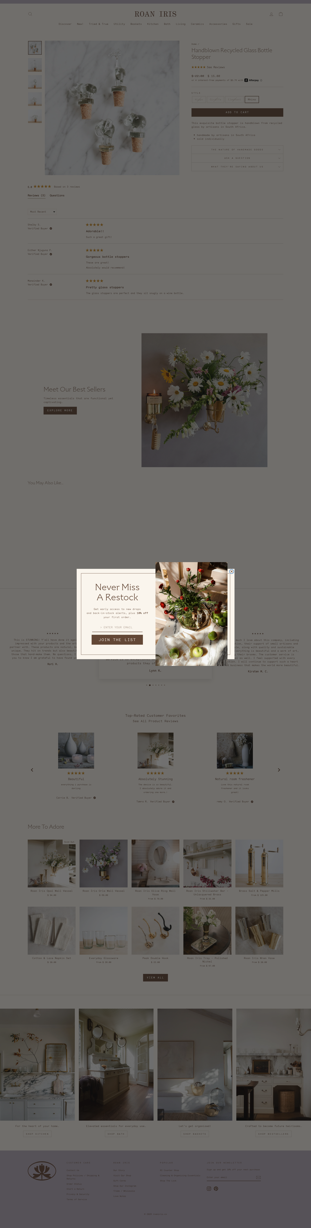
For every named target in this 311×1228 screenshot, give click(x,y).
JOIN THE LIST (117, 640)
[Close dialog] (231, 571)
